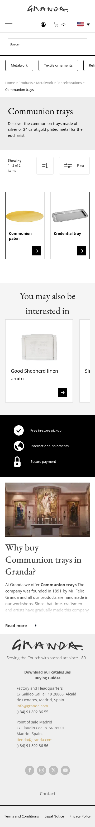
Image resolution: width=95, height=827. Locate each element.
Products (25, 82)
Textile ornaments (58, 65)
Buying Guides (47, 677)
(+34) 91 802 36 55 (32, 711)
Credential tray (67, 233)
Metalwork (19, 65)
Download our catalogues (47, 672)
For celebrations (69, 82)
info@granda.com (32, 705)
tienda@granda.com (35, 739)
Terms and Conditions (21, 816)
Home (10, 82)
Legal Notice (54, 816)
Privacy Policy (80, 816)
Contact (47, 794)
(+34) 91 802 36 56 (32, 745)
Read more (16, 625)
